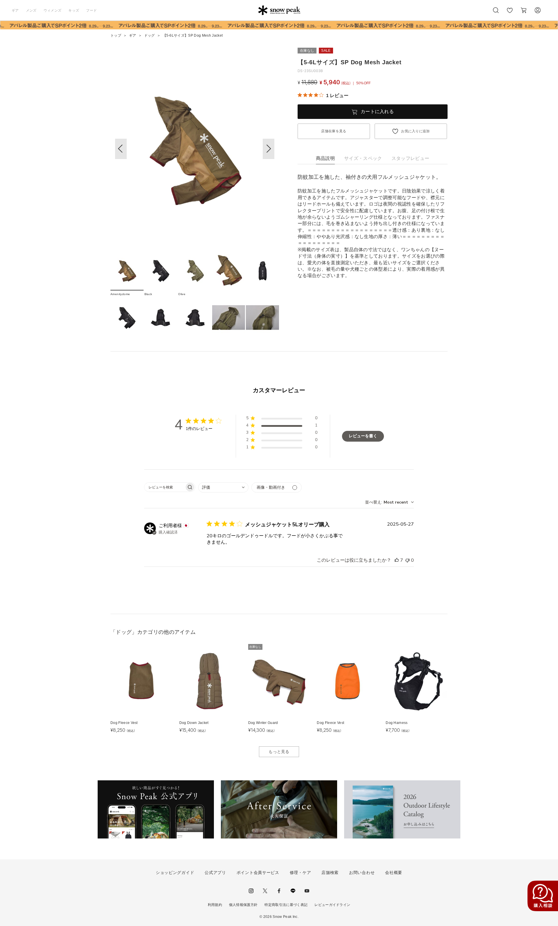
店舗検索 (330, 872)
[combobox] (223, 487)
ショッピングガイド (175, 872)
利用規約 (215, 905)
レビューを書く (363, 436)
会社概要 (393, 872)
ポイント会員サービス (258, 872)
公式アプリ (215, 872)
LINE (293, 890)
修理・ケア (300, 872)
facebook (279, 890)
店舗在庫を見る (333, 131)
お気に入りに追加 (415, 131)
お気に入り (509, 13)
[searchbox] (164, 487)
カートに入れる (377, 111)
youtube (307, 890)
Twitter (265, 890)
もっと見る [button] (279, 751)
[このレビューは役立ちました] (397, 560)
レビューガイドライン (332, 905)
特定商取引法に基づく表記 (285, 905)
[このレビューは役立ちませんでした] (407, 560)
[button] (268, 149)
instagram (251, 890)
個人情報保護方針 (243, 905)
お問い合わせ (362, 872)
